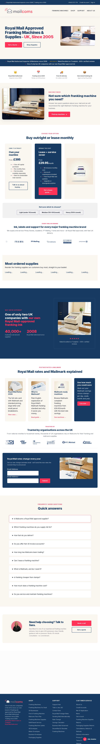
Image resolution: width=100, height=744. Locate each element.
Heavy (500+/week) (73, 212)
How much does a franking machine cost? (30, 586)
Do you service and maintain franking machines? (33, 594)
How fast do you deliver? (23, 535)
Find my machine (58, 114)
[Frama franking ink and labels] (7, 241)
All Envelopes (33, 728)
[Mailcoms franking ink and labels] (39, 241)
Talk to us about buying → (18, 186)
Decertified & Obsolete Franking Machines (59, 730)
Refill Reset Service (35, 722)
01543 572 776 (73, 2)
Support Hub (56, 704)
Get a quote (81, 630)
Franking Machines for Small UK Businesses (38, 709)
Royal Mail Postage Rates (60, 713)
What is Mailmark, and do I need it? (28, 569)
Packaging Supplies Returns (85, 725)
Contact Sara (56, 710)
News (78, 713)
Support (81, 11)
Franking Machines (60, 11)
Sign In (93, 2)
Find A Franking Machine (37, 713)
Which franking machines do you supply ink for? (33, 527)
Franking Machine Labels (37, 725)
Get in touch (80, 716)
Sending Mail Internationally (61, 716)
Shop (73, 11)
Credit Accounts (81, 707)
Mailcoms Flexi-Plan (35, 716)
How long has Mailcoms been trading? (29, 552)
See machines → (60, 417)
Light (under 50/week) (27, 212)
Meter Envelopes (34, 731)
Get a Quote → (13, 45)
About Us (91, 11)
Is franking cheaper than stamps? (27, 577)
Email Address (12, 469)
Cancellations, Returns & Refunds (84, 730)
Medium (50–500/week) (51, 212)
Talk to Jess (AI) (57, 707)
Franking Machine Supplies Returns (85, 721)
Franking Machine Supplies (37, 719)
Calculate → (83, 403)
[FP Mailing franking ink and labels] (23, 241)
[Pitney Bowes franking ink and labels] (71, 241)
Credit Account (84, 2)
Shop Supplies (32, 45)
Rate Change (56, 719)
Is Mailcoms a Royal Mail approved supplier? (31, 519)
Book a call (82, 623)
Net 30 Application (82, 710)
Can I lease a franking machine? (26, 561)
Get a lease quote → (48, 191)
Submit (45, 481)
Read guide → (36, 417)
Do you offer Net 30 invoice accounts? (29, 544)
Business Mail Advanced (60, 725)
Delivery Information (82, 734)
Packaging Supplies (35, 737)
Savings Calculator (58, 722)
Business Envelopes (35, 734)
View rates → (12, 414)
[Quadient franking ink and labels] (55, 241)
